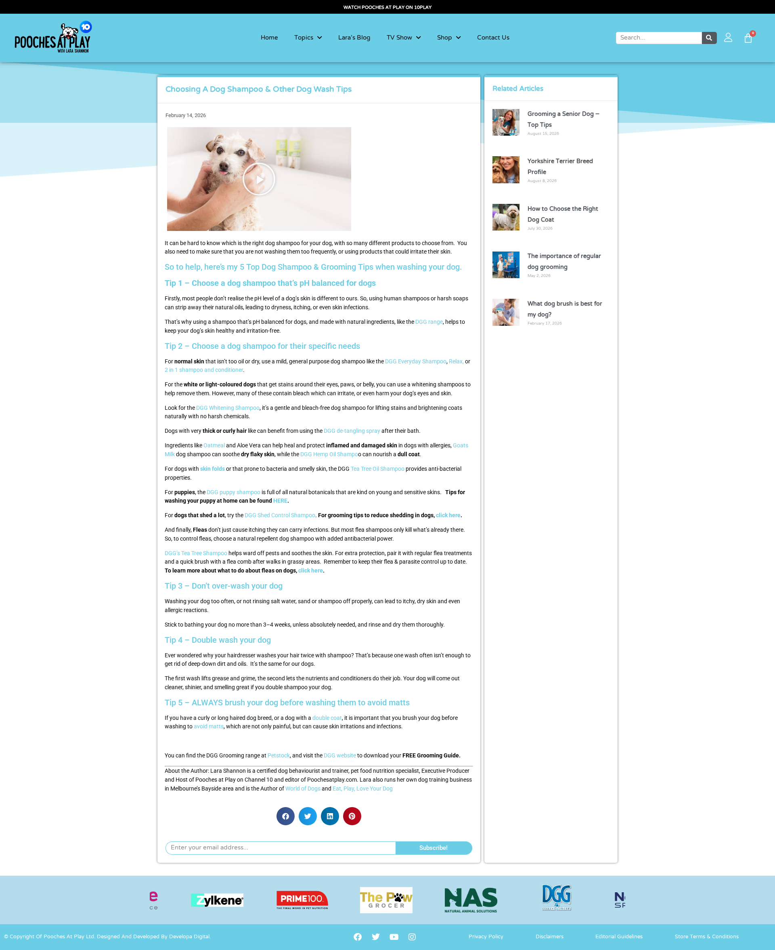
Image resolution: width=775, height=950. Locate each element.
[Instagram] (412, 937)
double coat (327, 718)
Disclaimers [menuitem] (549, 937)
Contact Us (493, 38)
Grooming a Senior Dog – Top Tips (563, 120)
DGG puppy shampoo (233, 492)
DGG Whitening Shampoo (228, 408)
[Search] (709, 38)
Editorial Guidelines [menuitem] (619, 937)
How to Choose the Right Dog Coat (563, 214)
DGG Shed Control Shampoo (280, 515)
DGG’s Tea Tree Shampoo (196, 553)
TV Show (399, 38)
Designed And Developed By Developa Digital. (153, 937)
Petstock (279, 755)
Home (269, 38)
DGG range (429, 322)
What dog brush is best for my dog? (565, 309)
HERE (280, 500)
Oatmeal (214, 445)
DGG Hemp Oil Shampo (329, 454)
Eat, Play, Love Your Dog (363, 788)
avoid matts (209, 726)
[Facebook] (358, 937)
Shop (444, 38)
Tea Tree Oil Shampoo (377, 469)
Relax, (456, 361)
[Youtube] (394, 937)
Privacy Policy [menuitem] (486, 937)
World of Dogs (302, 788)
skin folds (212, 469)
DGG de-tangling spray (352, 431)
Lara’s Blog (354, 38)
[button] (259, 179)
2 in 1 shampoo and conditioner (204, 370)
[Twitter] (376, 937)
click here (448, 515)
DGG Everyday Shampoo (415, 361)
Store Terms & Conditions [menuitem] (707, 937)
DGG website (340, 755)
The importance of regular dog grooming (564, 262)
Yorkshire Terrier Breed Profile (560, 167)
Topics (303, 38)
